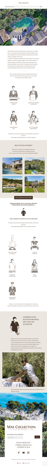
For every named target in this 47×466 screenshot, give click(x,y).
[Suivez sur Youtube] (23, 453)
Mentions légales (27, 459)
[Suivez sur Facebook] (19, 453)
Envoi (37, 437)
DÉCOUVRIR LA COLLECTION (23, 197)
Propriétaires (33, 459)
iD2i (14, 459)
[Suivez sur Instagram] (28, 453)
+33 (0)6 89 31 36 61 (23, 447)
